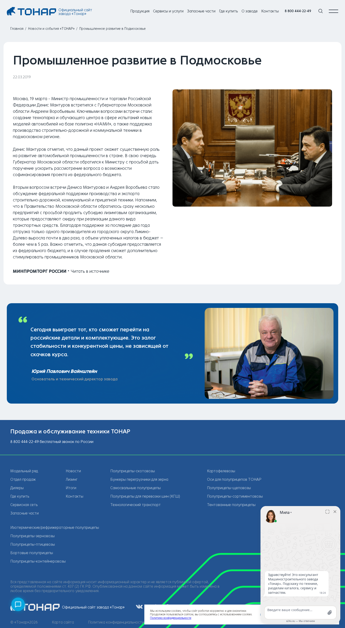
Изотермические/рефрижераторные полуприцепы (54, 528)
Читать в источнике (90, 271)
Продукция (140, 11)
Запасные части (201, 11)
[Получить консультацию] (18, 604)
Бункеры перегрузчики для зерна (139, 479)
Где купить (228, 11)
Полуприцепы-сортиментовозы (235, 496)
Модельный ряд (24, 471)
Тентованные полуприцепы (231, 505)
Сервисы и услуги (168, 11)
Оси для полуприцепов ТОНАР (234, 479)
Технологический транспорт (135, 505)
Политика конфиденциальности (116, 622)
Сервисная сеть (24, 505)
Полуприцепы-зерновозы (32, 536)
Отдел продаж (23, 479)
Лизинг (71, 479)
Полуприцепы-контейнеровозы (38, 561)
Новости (73, 471)
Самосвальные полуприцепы (135, 488)
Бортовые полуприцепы (31, 553)
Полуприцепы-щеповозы (229, 488)
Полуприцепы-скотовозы (132, 471)
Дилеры (17, 488)
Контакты (270, 11)
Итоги (71, 488)
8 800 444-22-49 (298, 11)
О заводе (250, 11)
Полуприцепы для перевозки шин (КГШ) (145, 496)
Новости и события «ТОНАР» (51, 28)
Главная (16, 28)
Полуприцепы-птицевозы (32, 544)
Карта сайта (63, 622)
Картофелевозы (221, 471)
